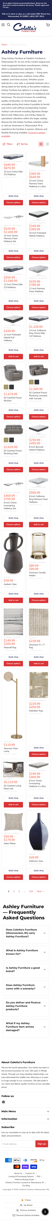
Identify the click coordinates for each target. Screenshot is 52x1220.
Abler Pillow (10, 843)
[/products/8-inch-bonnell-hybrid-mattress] (38, 429)
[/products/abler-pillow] (13, 822)
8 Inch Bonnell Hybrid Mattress (36, 448)
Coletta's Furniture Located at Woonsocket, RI (24, 1182)
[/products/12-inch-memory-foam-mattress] (38, 271)
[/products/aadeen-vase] (13, 554)
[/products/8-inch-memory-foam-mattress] (38, 482)
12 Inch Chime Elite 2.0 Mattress (13, 286)
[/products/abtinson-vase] (38, 832)
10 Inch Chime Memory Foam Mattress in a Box (37, 183)
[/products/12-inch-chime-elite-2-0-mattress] (13, 269)
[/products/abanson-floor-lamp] (13, 705)
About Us (18, 1173)
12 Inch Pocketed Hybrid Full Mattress (12, 337)
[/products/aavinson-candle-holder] (38, 546)
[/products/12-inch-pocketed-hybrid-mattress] (13, 320)
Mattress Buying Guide (24, 1179)
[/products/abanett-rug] (13, 622)
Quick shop (13, 196)
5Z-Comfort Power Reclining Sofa (13, 452)
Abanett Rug (10, 647)
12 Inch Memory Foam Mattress (37, 290)
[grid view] (41, 144)
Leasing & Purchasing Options (21, 1176)
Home (4, 44)
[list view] (47, 144)
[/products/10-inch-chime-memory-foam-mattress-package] (13, 217)
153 (31, 891)
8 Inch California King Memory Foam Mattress (38, 499)
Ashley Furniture (10, 177)
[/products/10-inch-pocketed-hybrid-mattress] (38, 215)
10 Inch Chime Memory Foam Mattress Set (11, 238)
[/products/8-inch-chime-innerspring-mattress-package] (13, 484)
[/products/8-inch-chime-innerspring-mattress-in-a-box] (38, 765)
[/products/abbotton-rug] (38, 685)
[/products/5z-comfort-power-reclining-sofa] (13, 430)
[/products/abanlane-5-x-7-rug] (38, 622)
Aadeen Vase (10, 584)
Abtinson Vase (36, 861)
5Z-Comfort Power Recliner (13, 399)
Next (39, 891)
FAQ (38, 1176)
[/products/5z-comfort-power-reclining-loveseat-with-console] (38, 371)
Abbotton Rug (36, 710)
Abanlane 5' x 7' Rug (37, 646)
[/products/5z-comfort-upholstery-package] (13, 769)
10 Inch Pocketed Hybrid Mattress (37, 234)
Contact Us (30, 1173)
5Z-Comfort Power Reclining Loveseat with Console (38, 395)
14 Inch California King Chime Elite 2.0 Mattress (37, 333)
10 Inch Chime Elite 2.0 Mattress (13, 173)
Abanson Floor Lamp (11, 750)
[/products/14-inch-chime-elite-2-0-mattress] (38, 318)
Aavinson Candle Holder (37, 574)
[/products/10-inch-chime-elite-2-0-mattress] (13, 157)
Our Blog (26, 1185)
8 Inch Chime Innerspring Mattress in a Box (37, 783)
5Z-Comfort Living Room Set (12, 787)
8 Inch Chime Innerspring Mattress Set (10, 505)
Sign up (42, 1143)
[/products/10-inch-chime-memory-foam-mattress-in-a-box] (38, 161)
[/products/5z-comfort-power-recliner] (13, 373)
